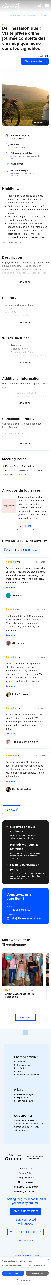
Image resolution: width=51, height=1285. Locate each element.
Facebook (13, 1246)
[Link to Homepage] (9, 6)
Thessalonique (24, 1065)
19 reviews (19, 138)
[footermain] (25, 1032)
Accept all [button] (13, 1273)
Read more (6, 1268)
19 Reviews (31, 550)
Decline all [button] (37, 1273)
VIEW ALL (10, 810)
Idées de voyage (25, 1094)
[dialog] (25, 1271)
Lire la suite (25, 526)
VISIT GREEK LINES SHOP (24, 1232)
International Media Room (25, 1187)
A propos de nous (25, 1178)
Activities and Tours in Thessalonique (24, 15)
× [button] (48, 1260)
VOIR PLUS (25, 1017)
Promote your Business (25, 1191)
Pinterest (33, 1246)
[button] (25, 1280)
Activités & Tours (25, 1101)
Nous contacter (25, 1182)
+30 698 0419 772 (21, 910)
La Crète (21, 1068)
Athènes (21, 1062)
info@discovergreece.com (26, 918)
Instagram (18, 1246)
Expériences (23, 1097)
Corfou (20, 1071)
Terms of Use (25, 1168)
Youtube (28, 1246)
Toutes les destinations (28, 1075)
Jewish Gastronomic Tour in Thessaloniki (19, 995)
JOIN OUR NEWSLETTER (25, 1211)
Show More (10, 587)
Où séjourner (23, 1115)
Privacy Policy (25, 1173)
